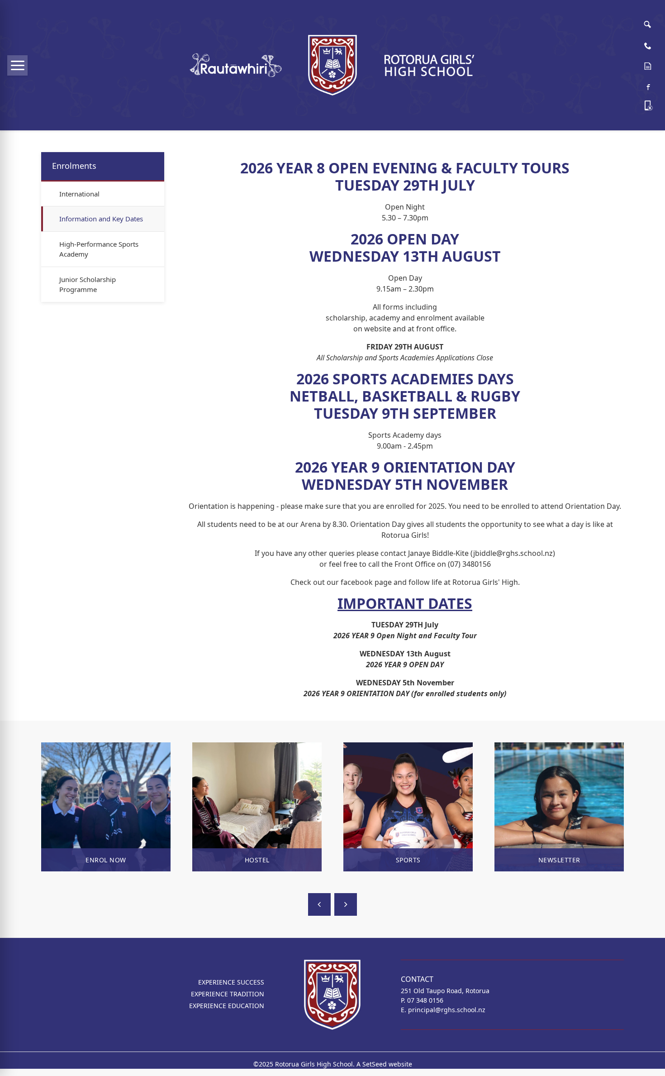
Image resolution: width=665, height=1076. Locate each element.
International (79, 193)
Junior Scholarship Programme (87, 284)
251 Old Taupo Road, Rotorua (445, 990)
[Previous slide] (319, 904)
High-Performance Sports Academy (98, 249)
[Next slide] (345, 904)
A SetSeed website (384, 1064)
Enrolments (74, 165)
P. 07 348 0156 (422, 1000)
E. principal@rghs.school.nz (443, 1009)
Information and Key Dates (101, 218)
